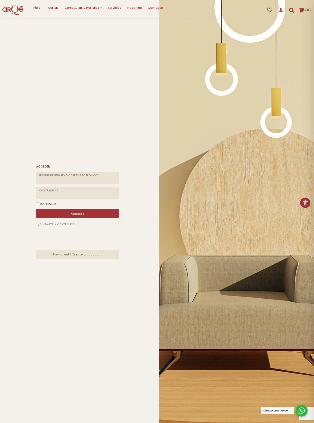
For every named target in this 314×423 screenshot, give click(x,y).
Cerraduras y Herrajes (82, 8)
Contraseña (48, 190)
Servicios (114, 8)
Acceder (77, 214)
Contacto (155, 8)
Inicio (36, 8)
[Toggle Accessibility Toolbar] (305, 202)
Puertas (53, 8)
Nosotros (134, 8)
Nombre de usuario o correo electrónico (69, 175)
